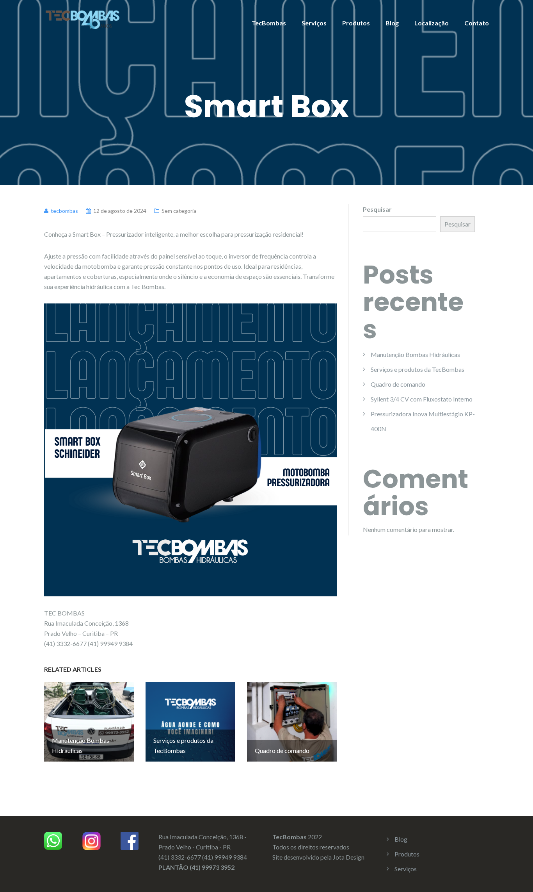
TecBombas (269, 23)
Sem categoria (179, 210)
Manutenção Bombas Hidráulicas (415, 354)
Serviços (314, 23)
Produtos (356, 23)
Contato (476, 23)
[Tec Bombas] (83, 18)
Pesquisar (377, 209)
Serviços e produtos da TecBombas (417, 369)
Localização (431, 23)
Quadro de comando (398, 384)
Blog (392, 23)
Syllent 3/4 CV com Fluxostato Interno (422, 399)
